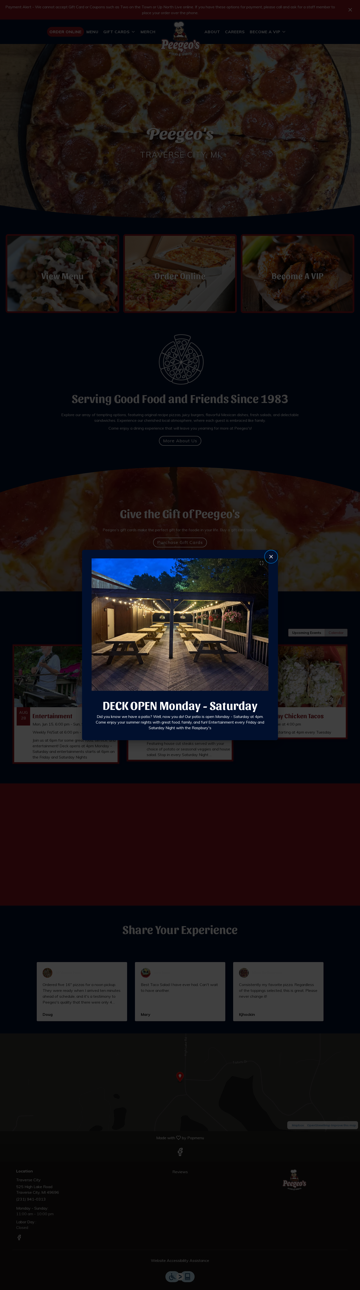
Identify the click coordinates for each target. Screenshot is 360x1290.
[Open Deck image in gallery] (262, 563)
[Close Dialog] (271, 557)
